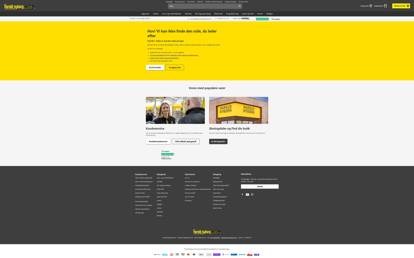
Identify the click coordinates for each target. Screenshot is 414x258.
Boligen (270, 13)
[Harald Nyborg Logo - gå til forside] (19, 6)
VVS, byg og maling (203, 13)
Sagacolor (145, 13)
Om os (187, 178)
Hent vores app (218, 189)
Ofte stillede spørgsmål (185, 141)
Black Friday (217, 208)
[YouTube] (247, 194)
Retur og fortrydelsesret (144, 182)
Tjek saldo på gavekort (221, 185)
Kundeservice (180, 2)
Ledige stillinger (230, 2)
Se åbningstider (218, 141)
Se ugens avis (175, 67)
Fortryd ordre (243, 2)
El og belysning (232, 13)
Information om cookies (143, 205)
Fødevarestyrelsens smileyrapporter (198, 189)
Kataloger (169, 2)
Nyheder (200, 2)
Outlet (155, 13)
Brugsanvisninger (219, 204)
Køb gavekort (217, 182)
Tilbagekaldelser (219, 200)
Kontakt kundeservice (158, 141)
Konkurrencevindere (192, 182)
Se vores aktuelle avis (158, 55)
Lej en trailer (189, 197)
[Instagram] (252, 194)
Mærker (159, 216)
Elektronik (218, 13)
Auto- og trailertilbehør (171, 13)
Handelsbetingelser (142, 185)
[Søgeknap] (239, 6)
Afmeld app (139, 213)
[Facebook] (242, 194)
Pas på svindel (190, 193)
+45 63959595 (215, 238)
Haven (260, 13)
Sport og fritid (248, 13)
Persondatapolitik (141, 201)
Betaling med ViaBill (142, 197)
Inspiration (191, 2)
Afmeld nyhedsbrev (142, 209)
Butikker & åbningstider (214, 2)
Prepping (188, 200)
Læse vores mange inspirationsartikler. (164, 58)
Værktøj (188, 13)
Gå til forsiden (155, 67)
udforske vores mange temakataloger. (184, 55)
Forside (132, 18)
